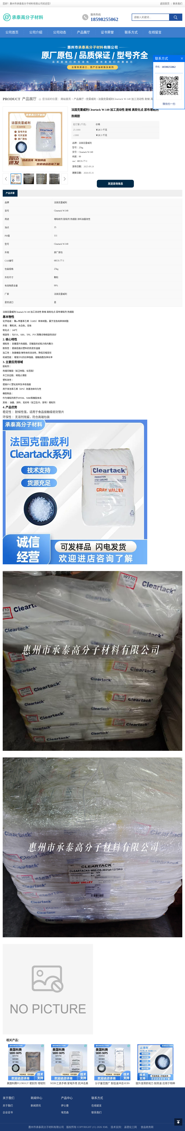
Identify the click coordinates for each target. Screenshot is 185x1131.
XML (105, 1127)
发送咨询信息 (115, 183)
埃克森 (65, 1112)
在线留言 (155, 32)
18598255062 (104, 19)
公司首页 (11, 32)
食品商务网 (147, 1127)
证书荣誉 (107, 32)
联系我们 (177, 3)
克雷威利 (91, 99)
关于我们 (8, 1105)
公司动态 (59, 32)
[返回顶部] (178, 1122)
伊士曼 (65, 1105)
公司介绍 (35, 32)
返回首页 (164, 3)
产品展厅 (83, 32)
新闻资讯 (36, 1105)
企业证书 (8, 1112)
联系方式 (131, 32)
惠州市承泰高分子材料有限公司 (46, 1127)
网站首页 (66, 99)
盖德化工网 (130, 1127)
